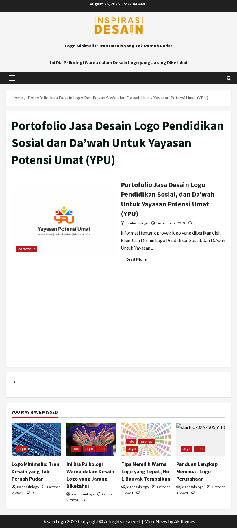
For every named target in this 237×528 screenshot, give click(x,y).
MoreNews (155, 521)
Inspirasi (146, 441)
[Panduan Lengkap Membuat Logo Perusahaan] (200, 439)
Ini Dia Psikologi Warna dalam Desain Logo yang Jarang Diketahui (118, 62)
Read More (138, 260)
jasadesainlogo (136, 223)
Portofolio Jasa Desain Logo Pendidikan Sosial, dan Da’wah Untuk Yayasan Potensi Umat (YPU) (64, 221)
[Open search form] (229, 78)
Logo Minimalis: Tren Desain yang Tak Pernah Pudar (118, 46)
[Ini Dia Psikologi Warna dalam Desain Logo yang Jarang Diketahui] (91, 439)
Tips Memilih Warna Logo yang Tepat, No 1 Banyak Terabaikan (145, 471)
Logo (22, 448)
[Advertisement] (118, 320)
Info (76, 448)
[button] (12, 78)
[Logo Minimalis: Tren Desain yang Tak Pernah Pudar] (36, 439)
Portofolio (27, 249)
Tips (101, 448)
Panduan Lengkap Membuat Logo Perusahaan (197, 471)
